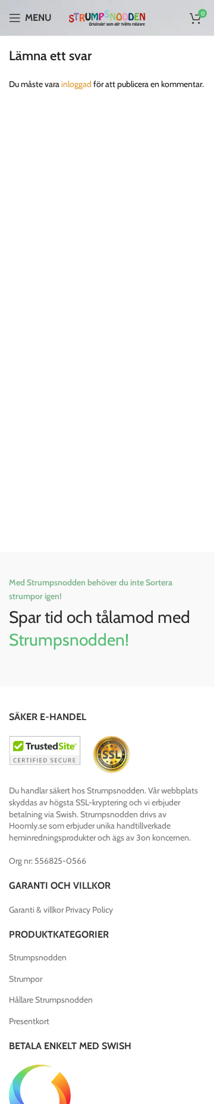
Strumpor (25, 978)
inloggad (76, 84)
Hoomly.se (28, 825)
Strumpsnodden (38, 957)
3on (143, 837)
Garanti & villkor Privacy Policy (61, 909)
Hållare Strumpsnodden (51, 999)
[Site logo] (107, 16)
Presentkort (29, 1021)
